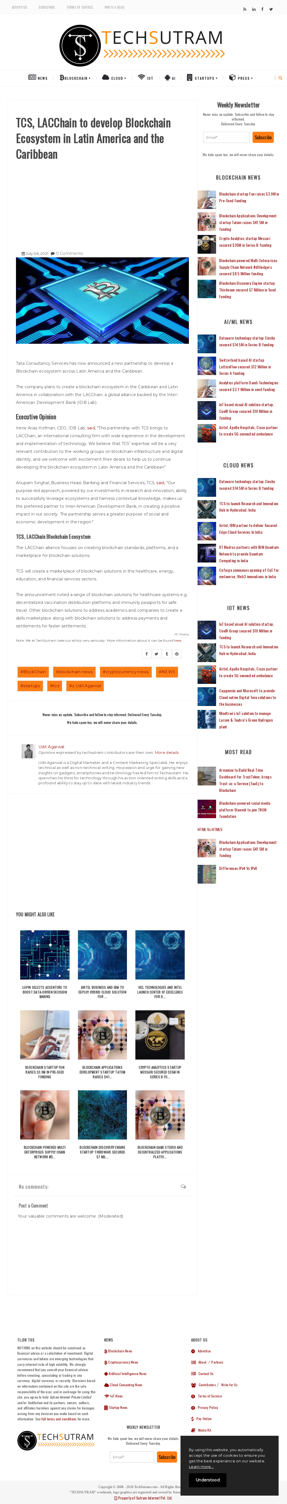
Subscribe (46, 7)
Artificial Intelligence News (127, 1373)
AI (173, 78)
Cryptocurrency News (122, 1362)
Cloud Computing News (125, 1384)
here (177, 640)
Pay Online (203, 1418)
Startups (204, 78)
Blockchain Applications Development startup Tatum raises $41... (103, 1072)
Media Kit (203, 1430)
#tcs (54, 685)
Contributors (206, 1384)
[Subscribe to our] (244, 9)
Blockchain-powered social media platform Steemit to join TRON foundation (244, 809)
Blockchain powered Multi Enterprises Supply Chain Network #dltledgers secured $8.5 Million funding (248, 267)
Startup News (118, 1407)
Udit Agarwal (51, 746)
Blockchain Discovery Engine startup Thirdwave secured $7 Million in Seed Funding (247, 289)
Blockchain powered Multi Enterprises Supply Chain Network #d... (45, 1152)
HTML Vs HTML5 (210, 829)
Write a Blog (115, 7)
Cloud (116, 78)
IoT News (116, 1396)
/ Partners (215, 1362)
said (91, 427)
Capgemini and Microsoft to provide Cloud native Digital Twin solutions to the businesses (247, 697)
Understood (208, 1479)
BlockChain (76, 78)
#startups (30, 685)
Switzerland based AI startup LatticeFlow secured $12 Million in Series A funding (245, 366)
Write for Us (229, 1384)
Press (243, 78)
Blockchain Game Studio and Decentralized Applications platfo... (160, 1152)
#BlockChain (33, 671)
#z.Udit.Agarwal (85, 685)
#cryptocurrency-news (126, 671)
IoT (150, 78)
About (201, 1362)
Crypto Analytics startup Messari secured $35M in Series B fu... (160, 1072)
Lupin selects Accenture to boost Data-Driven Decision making (44, 992)
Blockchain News (119, 1350)
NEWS (42, 78)
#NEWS (167, 671)
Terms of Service (79, 7)
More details (167, 752)
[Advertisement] (102, 203)
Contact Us (205, 1373)
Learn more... (201, 1466)
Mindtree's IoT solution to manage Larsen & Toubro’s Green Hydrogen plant (246, 719)
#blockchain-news (74, 671)
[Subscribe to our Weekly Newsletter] (226, 137)
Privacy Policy (206, 1407)
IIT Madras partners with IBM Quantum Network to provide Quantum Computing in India (249, 553)
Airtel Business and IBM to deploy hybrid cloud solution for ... (102, 992)
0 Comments (69, 253)
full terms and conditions (59, 1418)
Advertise (19, 7)
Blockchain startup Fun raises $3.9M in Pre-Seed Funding (44, 1072)
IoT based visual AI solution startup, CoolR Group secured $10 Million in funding (246, 411)
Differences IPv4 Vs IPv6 (238, 868)
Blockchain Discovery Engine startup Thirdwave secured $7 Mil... (102, 1152)
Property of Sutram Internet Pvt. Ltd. (144, 1498)
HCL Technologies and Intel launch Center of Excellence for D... (159, 992)
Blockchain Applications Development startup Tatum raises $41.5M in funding (248, 222)
